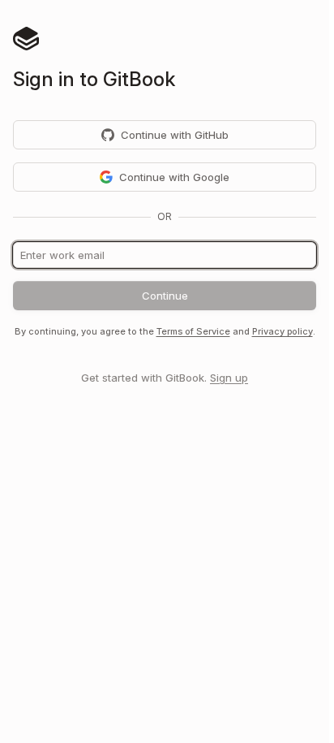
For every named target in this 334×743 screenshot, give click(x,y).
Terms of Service (193, 331)
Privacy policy (282, 331)
